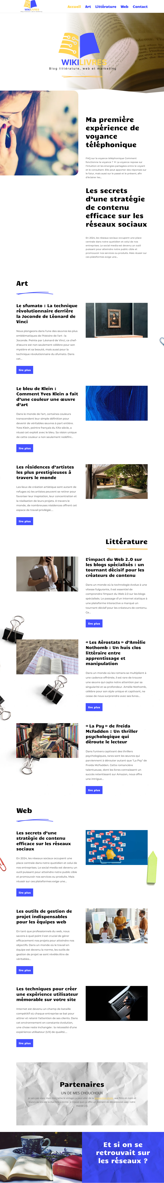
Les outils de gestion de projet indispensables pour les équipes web (44, 916)
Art (88, 6)
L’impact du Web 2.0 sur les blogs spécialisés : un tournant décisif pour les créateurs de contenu (115, 567)
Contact (140, 6)
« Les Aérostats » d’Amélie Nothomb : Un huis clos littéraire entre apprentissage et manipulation (115, 652)
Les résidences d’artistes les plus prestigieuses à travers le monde (45, 472)
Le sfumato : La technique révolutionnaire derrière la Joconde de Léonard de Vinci (46, 313)
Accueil (74, 6)
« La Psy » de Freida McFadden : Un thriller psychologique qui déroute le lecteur (112, 733)
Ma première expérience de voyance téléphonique (112, 132)
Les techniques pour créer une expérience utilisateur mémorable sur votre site (47, 994)
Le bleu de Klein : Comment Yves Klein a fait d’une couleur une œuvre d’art (47, 396)
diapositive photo (103, 1098)
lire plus (25, 369)
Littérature (105, 6)
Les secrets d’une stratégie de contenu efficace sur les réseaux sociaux (116, 207)
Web (124, 6)
